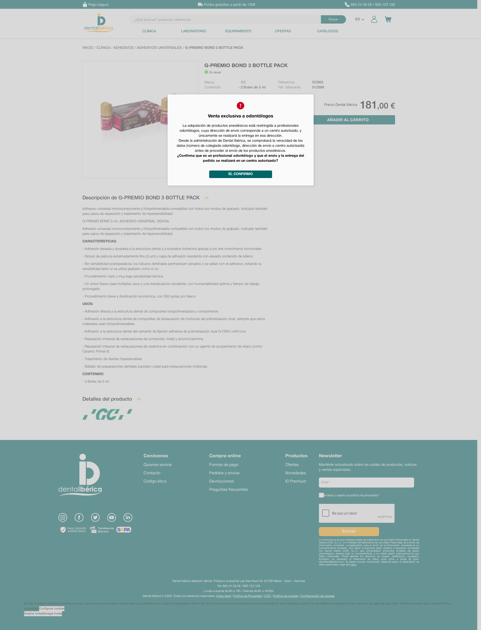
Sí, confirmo (240, 174)
